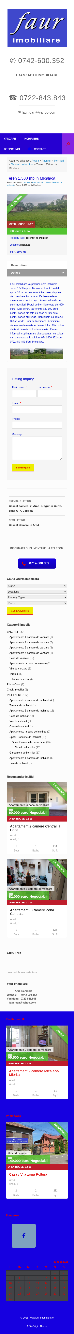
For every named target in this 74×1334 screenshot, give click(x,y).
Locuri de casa (20, 679)
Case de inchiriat (19, 715)
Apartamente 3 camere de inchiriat (29, 710)
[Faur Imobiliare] (37, 28)
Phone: (16, 418)
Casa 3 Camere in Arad (24, 523)
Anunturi (46, 160)
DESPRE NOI (12, 149)
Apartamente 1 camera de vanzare (29, 637)
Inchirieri (59, 160)
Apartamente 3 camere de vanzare (29, 647)
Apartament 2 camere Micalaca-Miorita (34, 1073)
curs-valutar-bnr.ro (29, 972)
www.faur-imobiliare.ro (42, 1318)
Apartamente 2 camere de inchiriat (29, 700)
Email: (16, 403)
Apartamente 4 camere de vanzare (29, 652)
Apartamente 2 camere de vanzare (29, 642)
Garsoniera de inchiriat (22, 752)
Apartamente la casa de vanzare (28, 663)
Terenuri (14, 673)
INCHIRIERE (31, 138)
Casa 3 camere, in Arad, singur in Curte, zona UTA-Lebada (35, 506)
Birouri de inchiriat (25, 747)
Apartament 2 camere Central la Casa (35, 828)
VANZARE (10, 138)
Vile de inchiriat (18, 721)
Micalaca (25, 244)
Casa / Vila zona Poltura (28, 1174)
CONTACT (40, 149)
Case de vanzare (19, 658)
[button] (68, 143)
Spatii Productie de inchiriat (25, 736)
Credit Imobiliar (15, 689)
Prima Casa (13, 684)
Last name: (44, 387)
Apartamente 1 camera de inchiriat (29, 758)
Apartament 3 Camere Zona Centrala (32, 912)
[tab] (37, 265)
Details (15, 272)
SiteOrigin (34, 1326)
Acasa (35, 160)
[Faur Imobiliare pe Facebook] (24, 1236)
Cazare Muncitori (19, 726)
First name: (19, 387)
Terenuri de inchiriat (22, 164)
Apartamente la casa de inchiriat (27, 731)
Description (19, 265)
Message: (17, 434)
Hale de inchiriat (18, 763)
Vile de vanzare (18, 668)
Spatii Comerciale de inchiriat (28, 742)
